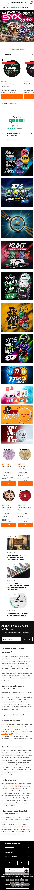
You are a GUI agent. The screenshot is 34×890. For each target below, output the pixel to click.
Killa (6, 734)
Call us (10, 863)
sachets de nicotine (16, 726)
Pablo (3, 734)
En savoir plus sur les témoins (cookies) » (17, 888)
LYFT (10, 734)
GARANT (3, 81)
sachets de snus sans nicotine (12, 755)
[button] (3, 2)
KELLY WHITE (5, 464)
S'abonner (26, 639)
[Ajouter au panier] (12, 96)
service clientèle (22, 826)
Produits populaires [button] (8, 103)
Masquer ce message (20, 884)
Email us (23, 863)
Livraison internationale (18, 49)
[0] (30, 3)
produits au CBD (14, 786)
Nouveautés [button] (6, 54)
